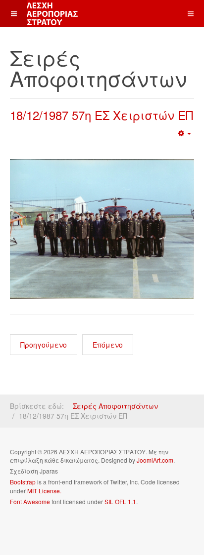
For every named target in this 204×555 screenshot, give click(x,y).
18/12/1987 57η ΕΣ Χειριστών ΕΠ (101, 114)
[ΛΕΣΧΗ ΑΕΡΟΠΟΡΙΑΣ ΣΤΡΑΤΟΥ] (39, 13)
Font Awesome (30, 501)
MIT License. (44, 490)
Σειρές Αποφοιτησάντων (115, 406)
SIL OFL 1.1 (120, 501)
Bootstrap (23, 481)
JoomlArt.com (155, 460)
